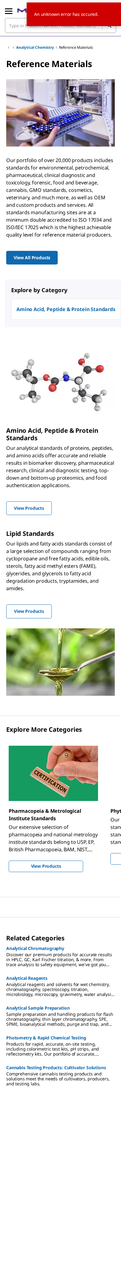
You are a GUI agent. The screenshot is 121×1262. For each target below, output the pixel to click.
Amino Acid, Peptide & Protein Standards (65, 309)
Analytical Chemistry (35, 47)
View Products (46, 866)
